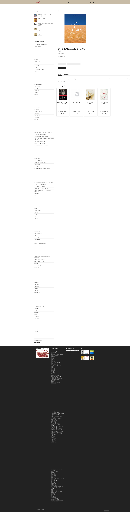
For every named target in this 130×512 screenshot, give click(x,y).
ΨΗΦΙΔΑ (35, 329)
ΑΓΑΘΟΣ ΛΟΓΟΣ (37, 46)
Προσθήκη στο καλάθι (74, 64)
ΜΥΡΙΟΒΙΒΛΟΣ (36, 237)
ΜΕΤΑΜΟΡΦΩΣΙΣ (76, 102)
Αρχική (60, 2)
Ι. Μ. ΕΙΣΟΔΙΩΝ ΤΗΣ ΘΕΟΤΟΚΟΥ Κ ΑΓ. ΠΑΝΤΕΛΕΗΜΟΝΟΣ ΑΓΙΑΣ (44, 139)
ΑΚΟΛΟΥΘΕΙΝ (36, 61)
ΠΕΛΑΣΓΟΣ (36, 271)
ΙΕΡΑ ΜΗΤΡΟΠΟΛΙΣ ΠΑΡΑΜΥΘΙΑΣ (40, 184)
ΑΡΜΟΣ (35, 71)
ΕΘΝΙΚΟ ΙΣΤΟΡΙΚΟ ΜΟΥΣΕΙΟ (39, 96)
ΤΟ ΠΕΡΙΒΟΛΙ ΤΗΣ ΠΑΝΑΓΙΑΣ (39, 306)
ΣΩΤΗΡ (35, 300)
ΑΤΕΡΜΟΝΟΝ (36, 78)
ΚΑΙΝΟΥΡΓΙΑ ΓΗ (37, 202)
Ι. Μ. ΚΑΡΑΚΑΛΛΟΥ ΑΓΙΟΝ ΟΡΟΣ (39, 143)
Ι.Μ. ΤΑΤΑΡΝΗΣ (36, 172)
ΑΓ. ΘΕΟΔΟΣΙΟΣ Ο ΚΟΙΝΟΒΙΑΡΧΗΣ (40, 44)
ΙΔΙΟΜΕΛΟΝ (36, 175)
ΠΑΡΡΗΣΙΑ (36, 267)
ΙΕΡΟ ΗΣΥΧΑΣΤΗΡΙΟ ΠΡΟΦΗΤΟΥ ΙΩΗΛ (40, 186)
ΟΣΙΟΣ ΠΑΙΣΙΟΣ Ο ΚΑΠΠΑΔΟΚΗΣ (39, 259)
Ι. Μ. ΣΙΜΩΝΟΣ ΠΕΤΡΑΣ (38, 154)
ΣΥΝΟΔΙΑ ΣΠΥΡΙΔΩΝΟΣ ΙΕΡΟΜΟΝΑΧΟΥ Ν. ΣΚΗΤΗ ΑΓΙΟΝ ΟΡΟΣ (44, 297)
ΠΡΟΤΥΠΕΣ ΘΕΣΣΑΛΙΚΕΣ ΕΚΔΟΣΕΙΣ (40, 280)
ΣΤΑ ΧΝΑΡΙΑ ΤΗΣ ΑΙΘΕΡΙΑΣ (90, 103)
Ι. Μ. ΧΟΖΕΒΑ (36, 158)
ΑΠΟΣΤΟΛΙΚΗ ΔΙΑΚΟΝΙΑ (38, 69)
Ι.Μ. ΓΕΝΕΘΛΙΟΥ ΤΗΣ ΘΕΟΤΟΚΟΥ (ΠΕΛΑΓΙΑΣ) (42, 170)
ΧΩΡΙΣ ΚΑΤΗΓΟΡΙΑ (37, 327)
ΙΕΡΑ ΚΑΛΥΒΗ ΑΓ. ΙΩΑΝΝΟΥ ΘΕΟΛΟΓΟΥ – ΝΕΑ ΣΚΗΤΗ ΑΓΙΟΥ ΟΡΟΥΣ (43, 179)
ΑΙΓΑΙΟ (35, 59)
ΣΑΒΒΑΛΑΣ (36, 286)
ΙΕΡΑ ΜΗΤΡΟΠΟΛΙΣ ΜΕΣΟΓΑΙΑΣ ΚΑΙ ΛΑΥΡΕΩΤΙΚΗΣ (43, 182)
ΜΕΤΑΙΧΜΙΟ (36, 231)
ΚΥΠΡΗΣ (35, 214)
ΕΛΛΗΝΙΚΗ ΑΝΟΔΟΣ (37, 101)
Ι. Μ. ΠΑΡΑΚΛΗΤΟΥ (37, 152)
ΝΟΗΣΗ (35, 248)
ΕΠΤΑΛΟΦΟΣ (36, 117)
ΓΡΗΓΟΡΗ (36, 88)
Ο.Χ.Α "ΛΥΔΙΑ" (36, 250)
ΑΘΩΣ (35, 57)
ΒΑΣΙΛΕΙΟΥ (36, 82)
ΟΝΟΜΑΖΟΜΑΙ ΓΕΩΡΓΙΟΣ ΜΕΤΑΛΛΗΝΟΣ (62, 103)
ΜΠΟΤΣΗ (35, 235)
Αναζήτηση (37, 342)
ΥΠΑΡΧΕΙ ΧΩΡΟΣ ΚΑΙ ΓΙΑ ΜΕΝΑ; (104, 103)
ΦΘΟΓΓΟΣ (36, 312)
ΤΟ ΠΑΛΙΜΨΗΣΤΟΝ (37, 304)
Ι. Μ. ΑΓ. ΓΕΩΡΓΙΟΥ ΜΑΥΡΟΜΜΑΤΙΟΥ (40, 134)
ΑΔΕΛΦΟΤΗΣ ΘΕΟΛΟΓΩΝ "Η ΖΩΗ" (40, 53)
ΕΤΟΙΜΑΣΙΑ (36, 119)
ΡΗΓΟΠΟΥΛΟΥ (36, 284)
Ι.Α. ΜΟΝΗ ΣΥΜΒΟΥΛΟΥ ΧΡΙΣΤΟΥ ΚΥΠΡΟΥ (41, 168)
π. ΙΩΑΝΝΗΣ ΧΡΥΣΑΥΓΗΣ (62, 53)
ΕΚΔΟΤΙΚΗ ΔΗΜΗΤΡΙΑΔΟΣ (38, 98)
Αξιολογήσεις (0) (67, 74)
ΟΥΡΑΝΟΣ (36, 263)
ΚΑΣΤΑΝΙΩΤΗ (36, 206)
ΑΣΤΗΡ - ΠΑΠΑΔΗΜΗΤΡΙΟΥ (39, 76)
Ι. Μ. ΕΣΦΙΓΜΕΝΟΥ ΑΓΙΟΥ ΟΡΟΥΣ (39, 141)
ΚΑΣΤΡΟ (35, 208)
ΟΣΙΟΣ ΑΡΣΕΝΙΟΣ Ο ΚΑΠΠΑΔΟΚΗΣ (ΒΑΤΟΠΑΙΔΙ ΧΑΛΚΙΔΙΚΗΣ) (42, 257)
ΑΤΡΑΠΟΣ (36, 80)
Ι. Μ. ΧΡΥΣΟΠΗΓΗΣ (37, 160)
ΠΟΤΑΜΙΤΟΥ (36, 276)
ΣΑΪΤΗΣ (35, 288)
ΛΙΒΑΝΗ (35, 218)
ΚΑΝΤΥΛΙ (36, 204)
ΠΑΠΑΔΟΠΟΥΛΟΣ (37, 265)
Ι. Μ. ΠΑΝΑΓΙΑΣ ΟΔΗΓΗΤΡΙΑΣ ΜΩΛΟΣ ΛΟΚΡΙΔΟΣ (42, 150)
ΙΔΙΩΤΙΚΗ (36, 177)
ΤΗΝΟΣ (35, 302)
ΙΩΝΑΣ (35, 200)
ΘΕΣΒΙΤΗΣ (36, 128)
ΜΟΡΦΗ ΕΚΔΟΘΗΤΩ (37, 233)
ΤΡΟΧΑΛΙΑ (36, 308)
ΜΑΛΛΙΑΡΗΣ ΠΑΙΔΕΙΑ (38, 222)
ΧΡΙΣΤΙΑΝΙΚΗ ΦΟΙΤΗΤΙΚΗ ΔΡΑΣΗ (40, 325)
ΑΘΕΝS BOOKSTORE (37, 55)
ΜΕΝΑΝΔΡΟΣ (36, 229)
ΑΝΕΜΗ (35, 67)
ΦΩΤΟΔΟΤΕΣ (36, 318)
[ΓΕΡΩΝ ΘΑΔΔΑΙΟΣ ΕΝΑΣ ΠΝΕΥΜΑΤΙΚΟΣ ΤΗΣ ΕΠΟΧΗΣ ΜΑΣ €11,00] (129, 204)
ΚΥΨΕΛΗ (35, 216)
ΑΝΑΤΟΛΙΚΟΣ (36, 65)
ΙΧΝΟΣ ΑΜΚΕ (36, 197)
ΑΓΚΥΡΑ (35, 51)
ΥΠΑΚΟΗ (35, 310)
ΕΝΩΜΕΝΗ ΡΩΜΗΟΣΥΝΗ (38, 111)
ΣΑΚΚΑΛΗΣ (36, 290)
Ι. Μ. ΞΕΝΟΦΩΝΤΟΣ (37, 147)
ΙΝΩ (35, 195)
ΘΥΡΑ (35, 130)
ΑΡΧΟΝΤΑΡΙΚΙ (36, 73)
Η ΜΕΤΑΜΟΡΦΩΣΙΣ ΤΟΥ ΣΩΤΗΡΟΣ (40, 124)
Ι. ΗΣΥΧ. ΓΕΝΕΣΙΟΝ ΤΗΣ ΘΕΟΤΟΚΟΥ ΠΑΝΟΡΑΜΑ (42, 132)
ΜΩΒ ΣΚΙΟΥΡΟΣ (37, 239)
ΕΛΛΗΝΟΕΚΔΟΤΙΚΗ (37, 105)
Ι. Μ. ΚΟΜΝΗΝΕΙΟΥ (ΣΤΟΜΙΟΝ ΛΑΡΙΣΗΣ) (41, 145)
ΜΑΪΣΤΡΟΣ (36, 220)
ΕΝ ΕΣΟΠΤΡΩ (36, 107)
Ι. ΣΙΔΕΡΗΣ (36, 166)
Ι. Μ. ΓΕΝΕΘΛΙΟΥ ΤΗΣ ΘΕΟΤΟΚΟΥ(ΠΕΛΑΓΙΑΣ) (42, 136)
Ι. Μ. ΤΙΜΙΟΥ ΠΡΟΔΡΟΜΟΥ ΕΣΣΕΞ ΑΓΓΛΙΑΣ (41, 156)
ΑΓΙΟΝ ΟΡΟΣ (36, 48)
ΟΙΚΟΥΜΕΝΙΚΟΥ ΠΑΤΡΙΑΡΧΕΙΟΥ (39, 252)
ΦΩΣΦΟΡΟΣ (36, 316)
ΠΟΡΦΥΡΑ (83, 6)
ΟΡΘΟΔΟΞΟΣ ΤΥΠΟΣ (37, 254)
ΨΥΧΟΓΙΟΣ (36, 331)
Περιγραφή (60, 74)
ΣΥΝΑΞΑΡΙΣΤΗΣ (37, 294)
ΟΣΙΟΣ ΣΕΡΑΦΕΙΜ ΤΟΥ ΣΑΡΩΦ (39, 261)
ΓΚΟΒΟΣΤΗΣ (36, 86)
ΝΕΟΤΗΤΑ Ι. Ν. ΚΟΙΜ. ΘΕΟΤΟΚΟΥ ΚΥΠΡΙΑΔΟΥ (42, 245)
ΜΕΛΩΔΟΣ (36, 227)
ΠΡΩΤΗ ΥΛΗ (36, 282)
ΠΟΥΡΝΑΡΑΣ (36, 278)
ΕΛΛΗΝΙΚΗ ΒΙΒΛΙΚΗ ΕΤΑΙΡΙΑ (39, 103)
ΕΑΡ (35, 94)
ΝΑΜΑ (35, 241)
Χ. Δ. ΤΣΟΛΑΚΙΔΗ (37, 320)
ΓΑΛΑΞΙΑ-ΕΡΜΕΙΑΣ (37, 84)
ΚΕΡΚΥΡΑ (36, 212)
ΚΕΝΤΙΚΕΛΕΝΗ (37, 210)
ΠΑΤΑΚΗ (35, 269)
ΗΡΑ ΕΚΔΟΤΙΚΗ (37, 126)
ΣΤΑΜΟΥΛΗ (36, 292)
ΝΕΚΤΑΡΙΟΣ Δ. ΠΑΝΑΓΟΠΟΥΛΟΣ (39, 243)
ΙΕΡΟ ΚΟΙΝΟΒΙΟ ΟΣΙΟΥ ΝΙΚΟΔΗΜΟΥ (40, 188)
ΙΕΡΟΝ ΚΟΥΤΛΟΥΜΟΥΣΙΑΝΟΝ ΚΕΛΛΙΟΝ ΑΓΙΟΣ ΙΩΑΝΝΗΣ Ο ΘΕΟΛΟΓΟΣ (44, 191)
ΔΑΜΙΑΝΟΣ (36, 90)
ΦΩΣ (35, 314)
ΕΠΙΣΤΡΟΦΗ (36, 115)
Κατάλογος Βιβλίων (69, 2)
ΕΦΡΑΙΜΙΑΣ (36, 121)
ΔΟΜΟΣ (35, 92)
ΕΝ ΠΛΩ (35, 109)
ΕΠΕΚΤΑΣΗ (36, 113)
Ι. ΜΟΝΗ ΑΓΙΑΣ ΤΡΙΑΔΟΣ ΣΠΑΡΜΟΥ (40, 162)
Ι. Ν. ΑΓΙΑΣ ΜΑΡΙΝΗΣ (37, 164)
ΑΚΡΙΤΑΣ (35, 63)
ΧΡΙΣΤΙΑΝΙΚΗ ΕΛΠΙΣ (37, 323)
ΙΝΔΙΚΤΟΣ (36, 193)
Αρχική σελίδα (78, 6)
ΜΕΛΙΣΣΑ (36, 225)
